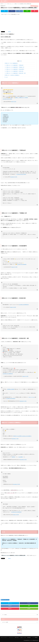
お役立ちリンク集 (23, 637)
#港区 (13, 389)
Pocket (9, 31)
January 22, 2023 (25, 376)
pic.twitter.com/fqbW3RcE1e (24, 304)
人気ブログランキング (19, 628)
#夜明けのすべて (22, 97)
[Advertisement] (19, 23)
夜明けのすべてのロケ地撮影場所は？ (11, 63)
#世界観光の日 (9, 389)
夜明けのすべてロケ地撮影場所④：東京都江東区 (14, 71)
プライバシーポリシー (4, 637)
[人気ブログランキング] (19, 627)
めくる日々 (4, 1)
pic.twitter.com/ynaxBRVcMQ (8, 373)
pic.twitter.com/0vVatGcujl (10, 398)
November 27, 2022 (15, 438)
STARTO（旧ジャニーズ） (5, 599)
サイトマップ (11, 637)
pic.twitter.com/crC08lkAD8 (21, 264)
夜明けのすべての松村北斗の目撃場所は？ (12, 75)
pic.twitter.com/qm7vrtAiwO (21, 174)
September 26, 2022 (23, 401)
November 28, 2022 (23, 459)
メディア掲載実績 (35, 637)
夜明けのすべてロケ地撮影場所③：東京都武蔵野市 (14, 69)
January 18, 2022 (16, 514)
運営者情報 (29, 637)
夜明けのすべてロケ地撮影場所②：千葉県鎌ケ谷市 (14, 67)
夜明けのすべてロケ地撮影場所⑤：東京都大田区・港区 (15, 73)
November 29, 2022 (16, 484)
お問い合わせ (17, 637)
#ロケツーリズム (31, 397)
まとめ (6, 77)
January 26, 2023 (13, 307)
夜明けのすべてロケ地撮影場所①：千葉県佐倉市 (14, 65)
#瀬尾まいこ (17, 97)
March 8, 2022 (13, 101)
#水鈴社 (26, 97)
